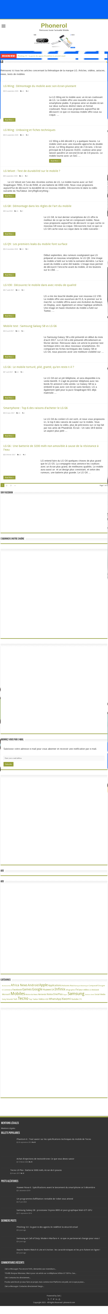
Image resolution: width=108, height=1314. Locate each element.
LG (23, 91)
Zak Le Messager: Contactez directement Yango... (24, 1286)
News (35, 994)
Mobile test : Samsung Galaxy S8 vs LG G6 (30, 326)
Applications (55, 985)
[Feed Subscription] (106, 62)
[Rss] (49, 1299)
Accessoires (6, 986)
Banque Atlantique (81, 986)
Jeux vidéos (84, 989)
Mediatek (95, 990)
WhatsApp (55, 998)
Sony (4, 999)
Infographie (70, 990)
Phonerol (54, 25)
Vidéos (42, 999)
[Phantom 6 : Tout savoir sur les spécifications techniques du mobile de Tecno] (8, 1147)
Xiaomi (66, 999)
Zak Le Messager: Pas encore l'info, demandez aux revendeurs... (30, 1269)
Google (37, 989)
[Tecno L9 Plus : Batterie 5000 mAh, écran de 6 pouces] (5, 1173)
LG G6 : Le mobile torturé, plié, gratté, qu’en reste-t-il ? (38, 367)
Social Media (100, 994)
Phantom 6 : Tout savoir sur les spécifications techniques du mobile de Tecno (54, 1139)
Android (33, 985)
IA (53, 989)
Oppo (65, 994)
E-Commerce (7, 990)
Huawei (47, 989)
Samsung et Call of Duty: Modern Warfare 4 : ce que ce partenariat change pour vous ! (58, 1238)
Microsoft (6, 994)
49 (31, 1162)
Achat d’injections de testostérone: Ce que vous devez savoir (45, 1159)
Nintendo (42, 994)
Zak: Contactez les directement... (18, 1278)
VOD (47, 999)
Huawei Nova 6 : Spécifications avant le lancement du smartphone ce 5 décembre (56, 1187)
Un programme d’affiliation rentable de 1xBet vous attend (45, 1199)
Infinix (60, 989)
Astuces (65, 985)
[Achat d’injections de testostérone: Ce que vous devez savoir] (8, 1162)
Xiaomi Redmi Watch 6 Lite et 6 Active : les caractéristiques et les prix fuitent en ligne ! (58, 1249)
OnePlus (58, 994)
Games (27, 989)
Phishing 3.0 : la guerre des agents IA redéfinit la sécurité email (41, 56)
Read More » (9, 120)
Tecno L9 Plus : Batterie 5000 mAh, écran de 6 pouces (36, 1170)
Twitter (35, 999)
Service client (89, 994)
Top (30, 999)
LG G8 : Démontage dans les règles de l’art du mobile (37, 206)
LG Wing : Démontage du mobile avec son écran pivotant (39, 86)
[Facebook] (51, 1299)
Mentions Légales (8, 1128)
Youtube (74, 999)
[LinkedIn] (56, 1299)
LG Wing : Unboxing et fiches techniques (29, 130)
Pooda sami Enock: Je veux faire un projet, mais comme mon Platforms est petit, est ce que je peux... (45, 1282)
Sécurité (9, 999)
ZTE (80, 999)
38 (23, 1173)
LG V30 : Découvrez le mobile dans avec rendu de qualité (39, 285)
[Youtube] (59, 1299)
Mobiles (18, 993)
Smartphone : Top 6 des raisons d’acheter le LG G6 (35, 408)
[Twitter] (53, 1299)
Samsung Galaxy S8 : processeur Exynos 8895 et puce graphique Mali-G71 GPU (54, 1210)
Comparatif (93, 986)
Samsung (76, 993)
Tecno (23, 998)
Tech (15, 999)
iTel (77, 989)
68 (35, 1142)
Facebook (17, 989)
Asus (72, 985)
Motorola (29, 994)
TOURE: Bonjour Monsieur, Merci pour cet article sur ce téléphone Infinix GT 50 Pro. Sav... (40, 1273)
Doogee (101, 986)
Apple (43, 985)
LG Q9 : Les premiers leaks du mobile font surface (35, 244)
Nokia (50, 994)
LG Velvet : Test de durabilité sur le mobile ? (31, 171)
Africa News (19, 985)
